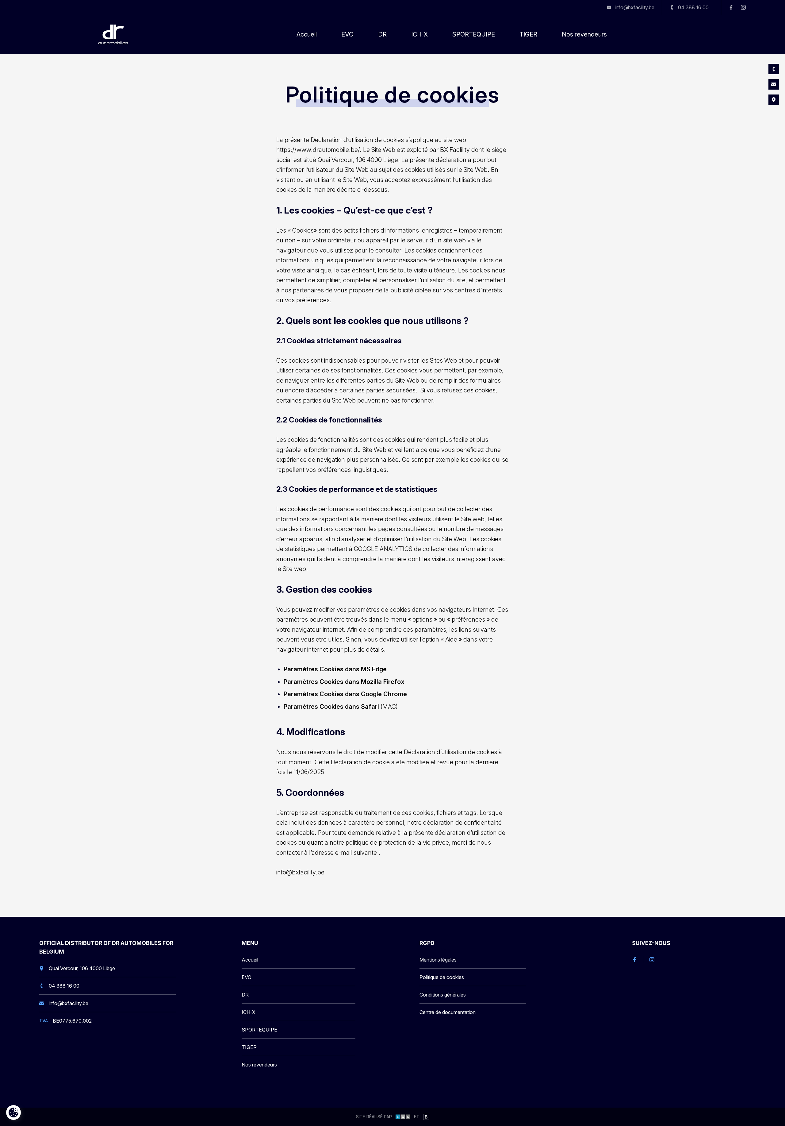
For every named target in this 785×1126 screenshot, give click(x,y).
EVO (347, 34)
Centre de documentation (447, 1012)
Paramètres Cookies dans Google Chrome (345, 694)
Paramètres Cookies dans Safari (332, 706)
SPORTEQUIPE (473, 34)
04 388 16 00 (64, 988)
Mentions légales (438, 960)
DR (382, 34)
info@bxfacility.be (300, 872)
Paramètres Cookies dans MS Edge (335, 669)
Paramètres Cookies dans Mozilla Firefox (344, 681)
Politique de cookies (441, 977)
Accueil (307, 34)
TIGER (528, 34)
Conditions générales (442, 995)
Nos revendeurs (584, 34)
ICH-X (419, 34)
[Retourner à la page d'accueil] (113, 34)
